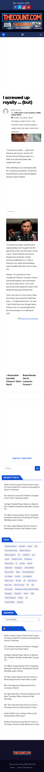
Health (29, 563)
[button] (40, 35)
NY (28, 585)
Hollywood (8, 568)
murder (18, 580)
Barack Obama (25, 550)
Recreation (9, 589)
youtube (20, 602)
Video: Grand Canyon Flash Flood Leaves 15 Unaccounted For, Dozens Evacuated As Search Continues (22, 487)
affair (16, 118)
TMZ (32, 593)
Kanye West (9, 572)
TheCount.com (14, 628)
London (17, 576)
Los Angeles (27, 576)
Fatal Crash (9, 563)
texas (26, 593)
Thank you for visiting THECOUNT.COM (22, 764)
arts (36, 546)
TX (26, 598)
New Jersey (32, 580)
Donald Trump (17, 559)
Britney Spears (10, 555)
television (17, 593)
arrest (30, 546)
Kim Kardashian (28, 572)
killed (18, 572)
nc (24, 580)
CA (19, 555)
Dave (25, 118)
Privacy (12, 767)
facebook (28, 559)
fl (16, 563)
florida (22, 563)
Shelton (15, 132)
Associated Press (11, 550)
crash (7, 559)
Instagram (18, 568)
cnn (33, 555)
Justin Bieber (29, 568)
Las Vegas (8, 576)
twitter (20, 598)
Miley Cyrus (9, 580)
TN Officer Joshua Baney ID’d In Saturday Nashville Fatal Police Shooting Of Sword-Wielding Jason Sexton (21, 517)
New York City (19, 585)
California (26, 555)
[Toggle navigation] (22, 34)
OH (32, 585)
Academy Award (10, 546)
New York (8, 585)
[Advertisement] (22, 69)
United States (9, 602)
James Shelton (17, 128)
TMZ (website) (10, 598)
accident (22, 546)
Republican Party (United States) (27, 589)
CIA (21, 118)
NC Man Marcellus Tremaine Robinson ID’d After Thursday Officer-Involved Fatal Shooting (22, 696)
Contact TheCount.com (24, 767)
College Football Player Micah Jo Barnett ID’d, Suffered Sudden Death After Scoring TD (21, 506)
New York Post (31, 128)
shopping (8, 593)
